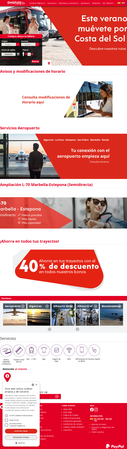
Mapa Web (67, 409)
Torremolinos (40, 439)
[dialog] (21, 414)
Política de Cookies (71, 415)
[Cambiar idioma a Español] (119, 3)
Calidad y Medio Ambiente (73, 427)
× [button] (36, 385)
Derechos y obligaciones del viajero (103, 428)
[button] (18, 44)
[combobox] (33, 385)
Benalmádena (40, 412)
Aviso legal (67, 412)
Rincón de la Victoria (43, 430)
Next (77, 329)
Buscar (35, 61)
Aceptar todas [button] (21, 431)
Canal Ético (67, 430)
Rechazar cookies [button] (21, 437)
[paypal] (115, 446)
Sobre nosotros (98, 432)
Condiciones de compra (72, 424)
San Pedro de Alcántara (44, 436)
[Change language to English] (123, 3)
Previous (49, 329)
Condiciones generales (72, 421)
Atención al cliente (99, 424)
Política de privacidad (71, 418)
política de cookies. (28, 410)
